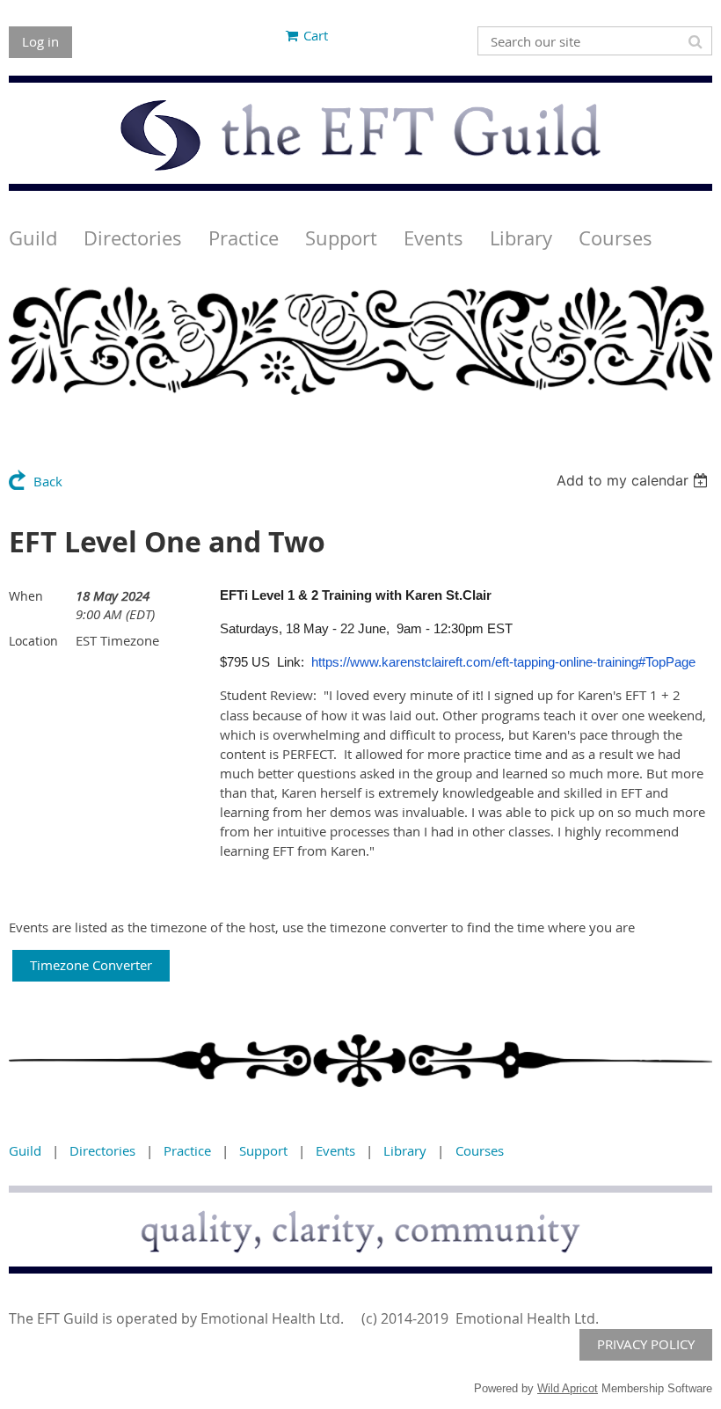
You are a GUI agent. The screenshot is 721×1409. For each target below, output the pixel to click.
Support (263, 1150)
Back (47, 481)
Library (404, 1150)
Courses (479, 1150)
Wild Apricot (567, 1388)
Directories (102, 1150)
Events (335, 1150)
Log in (40, 41)
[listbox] (634, 480)
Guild (25, 1150)
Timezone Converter (91, 965)
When (26, 596)
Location (33, 640)
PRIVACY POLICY (646, 1344)
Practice (187, 1150)
